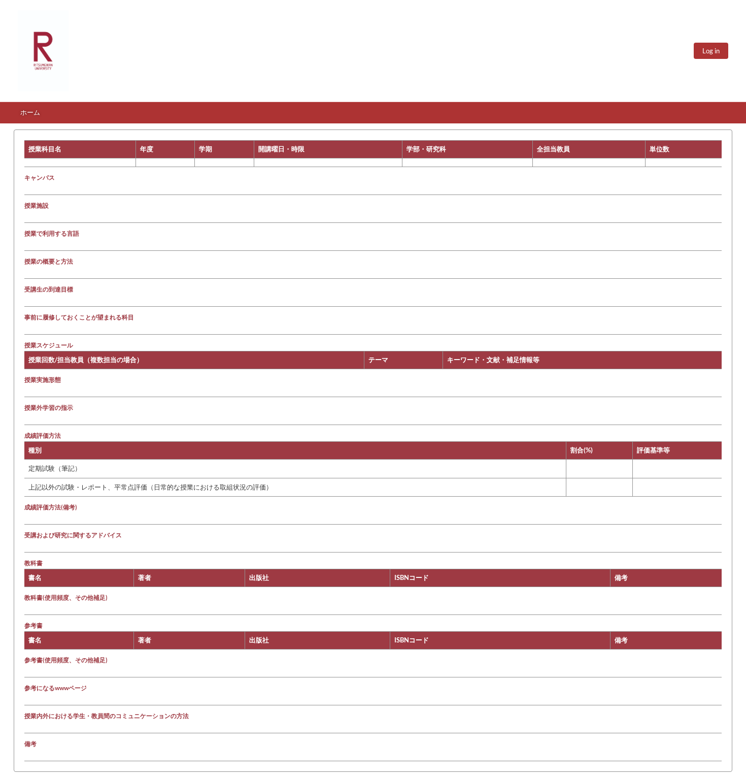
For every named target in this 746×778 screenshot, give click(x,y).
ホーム (30, 112)
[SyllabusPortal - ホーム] (43, 50)
